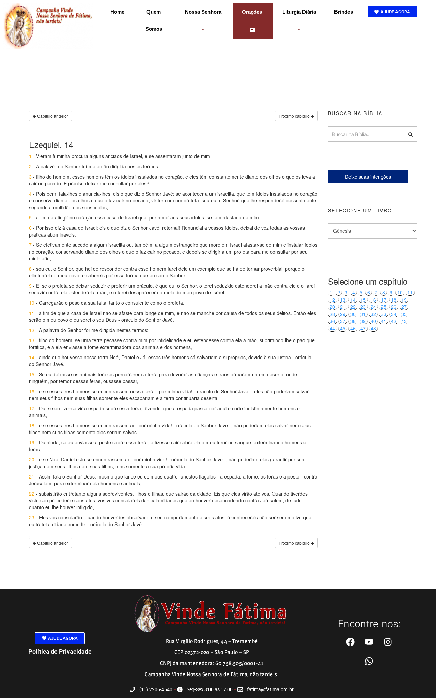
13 (342, 299)
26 (393, 306)
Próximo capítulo (295, 116)
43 (404, 321)
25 (383, 306)
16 (373, 299)
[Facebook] (350, 642)
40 (373, 321)
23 (363, 306)
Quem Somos (153, 20)
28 (332, 313)
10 (400, 292)
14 (353, 299)
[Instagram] (387, 642)
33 (383, 313)
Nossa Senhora (203, 12)
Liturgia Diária (299, 12)
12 (332, 299)
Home (117, 12)
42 (393, 321)
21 (342, 306)
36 (332, 321)
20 (332, 306)
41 (383, 321)
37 (342, 321)
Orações (252, 12)
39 (363, 321)
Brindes (343, 12)
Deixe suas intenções (368, 176)
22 (353, 306)
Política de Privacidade (60, 651)
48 (373, 328)
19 (404, 299)
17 (383, 299)
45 (342, 328)
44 (332, 328)
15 (363, 299)
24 (373, 306)
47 (363, 328)
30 (353, 313)
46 (353, 328)
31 (363, 313)
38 (353, 321)
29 (342, 313)
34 (393, 313)
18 (393, 299)
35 (404, 313)
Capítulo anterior (52, 116)
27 (404, 306)
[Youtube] (369, 642)
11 (410, 292)
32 (373, 313)
